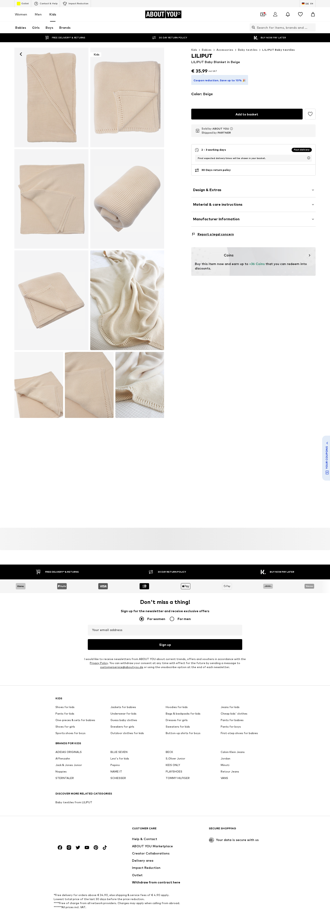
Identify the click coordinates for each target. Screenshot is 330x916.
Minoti (225, 765)
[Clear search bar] (312, 27)
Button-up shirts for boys (183, 733)
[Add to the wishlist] (310, 114)
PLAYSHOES (174, 771)
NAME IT (116, 771)
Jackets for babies (123, 707)
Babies (206, 49)
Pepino (115, 765)
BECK (169, 752)
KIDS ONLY (173, 765)
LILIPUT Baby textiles (278, 49)
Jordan (225, 758)
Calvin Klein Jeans (233, 752)
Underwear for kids (123, 713)
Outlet (25, 3)
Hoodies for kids (177, 707)
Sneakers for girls (122, 726)
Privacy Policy (99, 663)
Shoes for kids (65, 707)
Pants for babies (232, 720)
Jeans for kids (230, 707)
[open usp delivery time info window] (308, 158)
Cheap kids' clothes (234, 713)
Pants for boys (231, 726)
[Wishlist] (300, 14)
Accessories (224, 49)
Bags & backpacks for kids (183, 713)
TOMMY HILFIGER (178, 778)
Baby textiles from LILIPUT (73, 802)
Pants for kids (64, 713)
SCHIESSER (118, 778)
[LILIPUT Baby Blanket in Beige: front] (51, 97)
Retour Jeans (230, 771)
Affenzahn (62, 758)
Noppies (61, 771)
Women (21, 14)
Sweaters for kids (178, 726)
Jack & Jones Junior (68, 765)
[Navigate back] (20, 54)
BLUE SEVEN (119, 752)
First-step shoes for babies (239, 733)
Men (38, 14)
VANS (224, 778)
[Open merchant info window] (231, 128)
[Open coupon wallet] (262, 14)
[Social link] (60, 847)
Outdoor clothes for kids (127, 733)
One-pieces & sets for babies (75, 720)
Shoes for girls (65, 726)
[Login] (275, 14)
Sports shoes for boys (70, 733)
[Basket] (313, 14)
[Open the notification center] (287, 14)
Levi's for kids (119, 758)
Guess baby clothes (123, 720)
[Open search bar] (252, 27)
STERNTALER (64, 778)
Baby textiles (247, 49)
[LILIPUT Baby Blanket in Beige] (51, 199)
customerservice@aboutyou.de (121, 667)
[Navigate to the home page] (79, 831)
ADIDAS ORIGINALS (68, 752)
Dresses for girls (177, 720)
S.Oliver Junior (175, 758)
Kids (52, 14)
